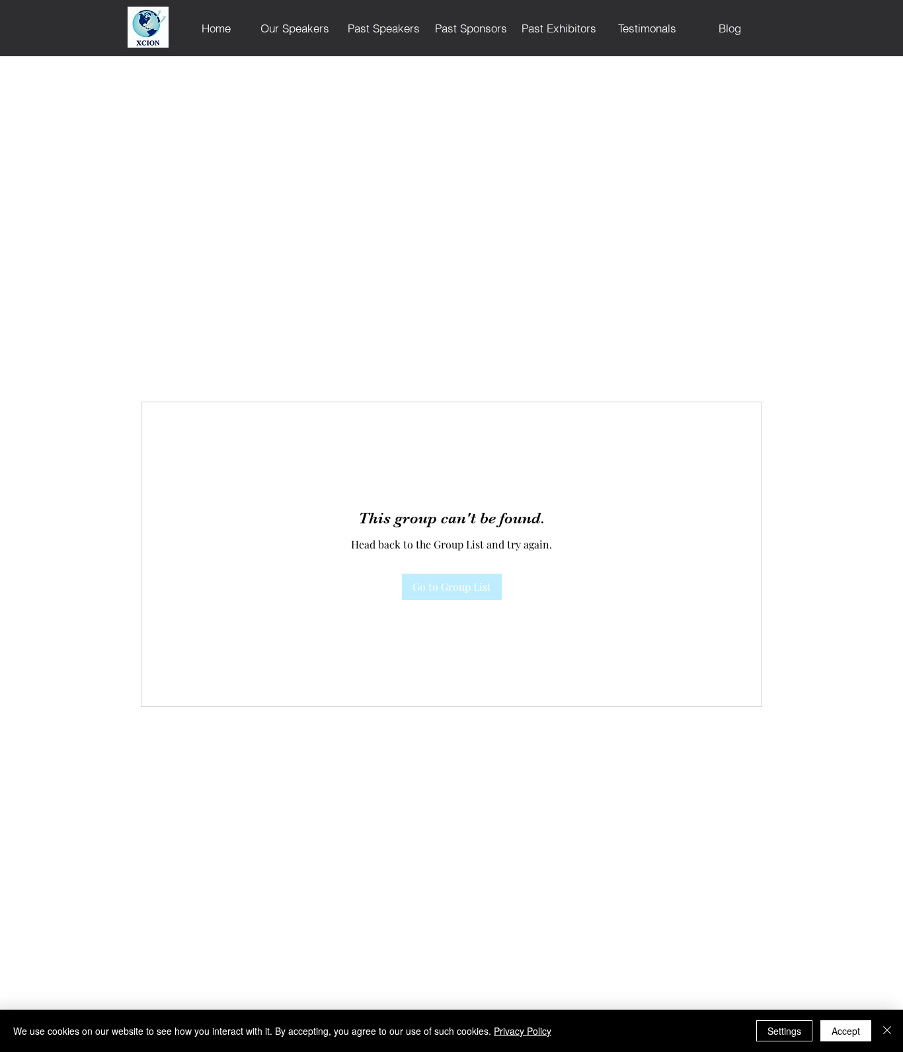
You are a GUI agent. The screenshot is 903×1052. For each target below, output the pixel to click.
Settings (784, 1030)
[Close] (887, 1030)
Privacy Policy (522, 1030)
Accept (846, 1030)
